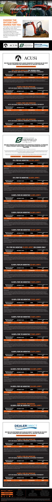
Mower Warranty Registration (44, 493)
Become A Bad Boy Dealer (19, 494)
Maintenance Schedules (32, 493)
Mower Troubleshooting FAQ (32, 494)
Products (20, 1)
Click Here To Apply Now (15, 156)
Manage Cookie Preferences (48, 500)
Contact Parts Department (45, 495)
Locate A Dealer (19, 495)
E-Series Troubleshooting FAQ (32, 495)
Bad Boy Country (32, 1)
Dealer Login (7, 494)
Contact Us (40, 1)
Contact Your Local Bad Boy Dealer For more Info (26, 66)
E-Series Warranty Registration (44, 494)
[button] (50, 1)
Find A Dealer (46, 1)
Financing (25, 1)
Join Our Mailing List (20, 493)
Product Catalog (7, 492)
